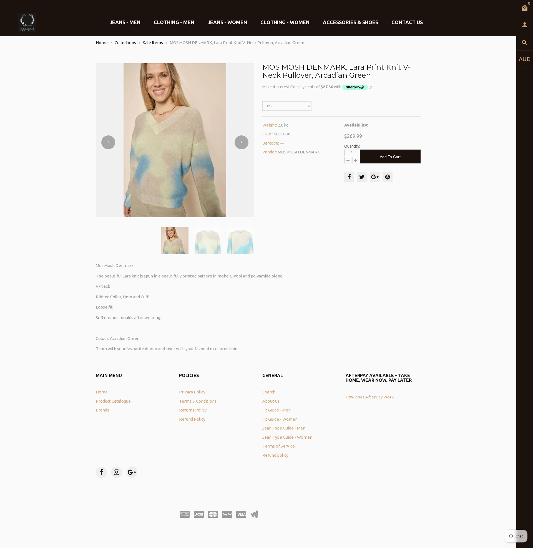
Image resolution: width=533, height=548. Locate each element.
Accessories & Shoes (350, 22)
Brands (102, 410)
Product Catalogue (113, 401)
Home (102, 42)
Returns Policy (193, 410)
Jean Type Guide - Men (283, 428)
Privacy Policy (192, 392)
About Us (271, 401)
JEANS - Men (125, 22)
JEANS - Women (227, 22)
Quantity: (352, 146)
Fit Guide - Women (280, 419)
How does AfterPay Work (370, 397)
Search (268, 392)
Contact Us (407, 22)
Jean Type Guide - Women (287, 437)
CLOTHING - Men (174, 22)
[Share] (349, 177)
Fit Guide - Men (276, 410)
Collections (125, 42)
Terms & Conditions (198, 401)
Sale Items (153, 42)
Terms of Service (278, 446)
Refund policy (275, 455)
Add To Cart (390, 157)
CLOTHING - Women (285, 22)
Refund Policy (192, 419)
